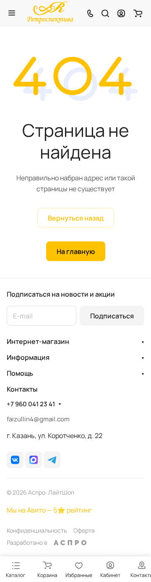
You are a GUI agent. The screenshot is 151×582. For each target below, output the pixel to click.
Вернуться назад (76, 218)
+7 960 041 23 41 (31, 404)
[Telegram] (52, 459)
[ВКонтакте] (15, 459)
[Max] (33, 459)
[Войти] (121, 13)
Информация (28, 357)
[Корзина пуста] (137, 13)
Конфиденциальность (37, 530)
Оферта (84, 530)
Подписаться (112, 315)
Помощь (20, 373)
